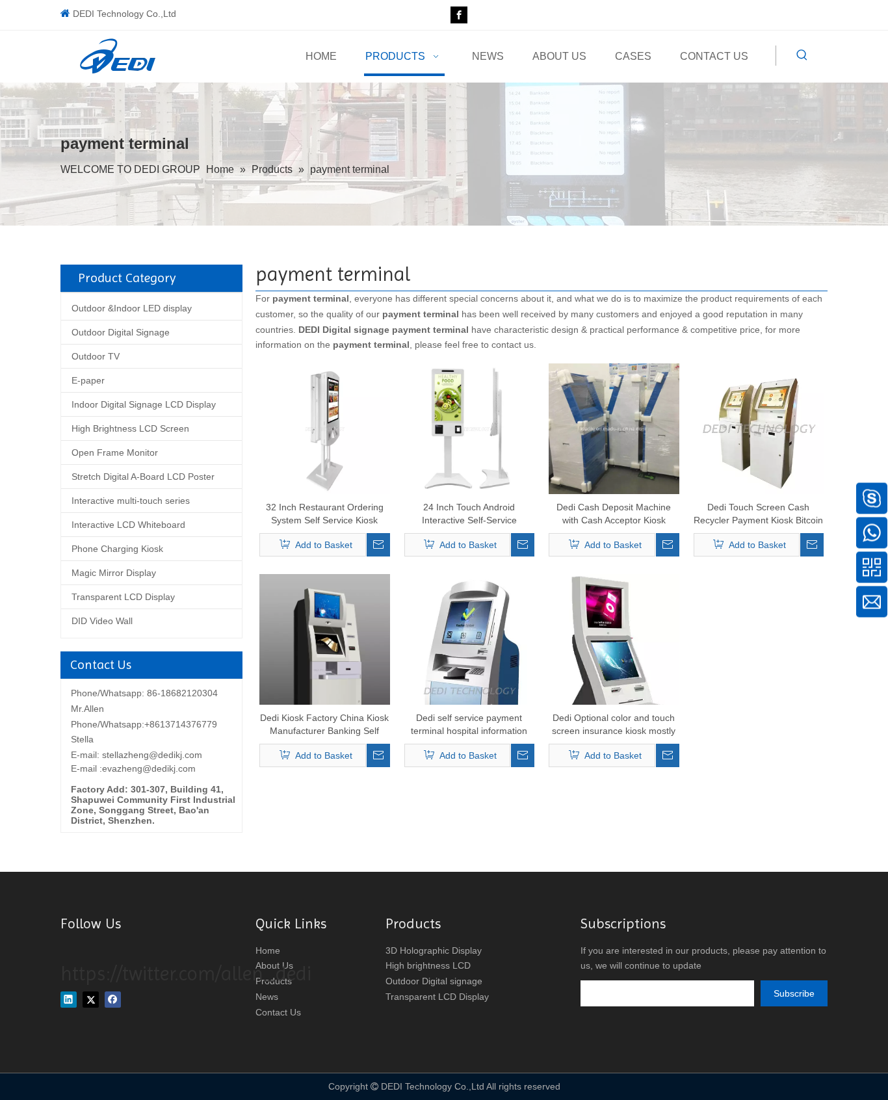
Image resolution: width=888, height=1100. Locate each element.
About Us (274, 965)
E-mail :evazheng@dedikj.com (133, 768)
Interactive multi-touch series (131, 500)
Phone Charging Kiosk (117, 548)
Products (273, 981)
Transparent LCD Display (123, 597)
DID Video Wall (102, 621)
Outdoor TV (96, 356)
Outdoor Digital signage (433, 981)
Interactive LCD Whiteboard (128, 524)
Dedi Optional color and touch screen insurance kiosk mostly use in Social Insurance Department (613, 725)
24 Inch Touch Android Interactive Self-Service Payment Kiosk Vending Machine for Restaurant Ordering (469, 514)
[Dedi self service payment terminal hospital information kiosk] (469, 690)
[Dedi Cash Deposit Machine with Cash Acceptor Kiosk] (614, 428)
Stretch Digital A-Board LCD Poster (143, 476)
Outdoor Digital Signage (121, 332)
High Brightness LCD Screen (130, 428)
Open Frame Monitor (115, 452)
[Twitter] (91, 999)
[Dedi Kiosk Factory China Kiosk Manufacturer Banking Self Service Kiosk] (324, 669)
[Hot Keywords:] (802, 55)
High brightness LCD (428, 965)
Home (267, 950)
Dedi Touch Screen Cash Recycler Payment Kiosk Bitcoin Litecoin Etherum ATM (758, 514)
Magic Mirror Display (114, 573)
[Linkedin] (68, 999)
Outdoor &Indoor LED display (132, 308)
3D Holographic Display (433, 950)
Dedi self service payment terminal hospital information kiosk (469, 725)
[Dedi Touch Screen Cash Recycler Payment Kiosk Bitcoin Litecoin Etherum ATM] (759, 428)
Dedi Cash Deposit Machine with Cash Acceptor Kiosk (613, 513)
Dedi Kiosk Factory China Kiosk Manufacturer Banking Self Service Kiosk (324, 725)
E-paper (88, 380)
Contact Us (278, 1012)
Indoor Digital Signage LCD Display (144, 404)
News (266, 996)
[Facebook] (459, 15)
